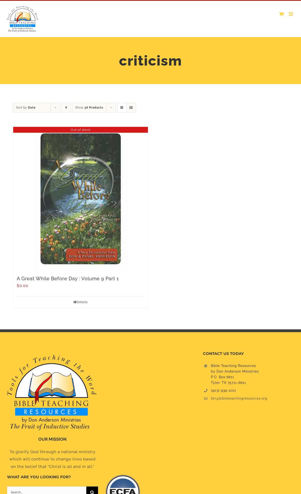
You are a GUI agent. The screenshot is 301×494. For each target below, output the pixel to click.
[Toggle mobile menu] (291, 14)
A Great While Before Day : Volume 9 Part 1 (68, 278)
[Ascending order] (66, 108)
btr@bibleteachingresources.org (239, 398)
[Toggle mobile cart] (281, 14)
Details (82, 302)
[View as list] (131, 107)
